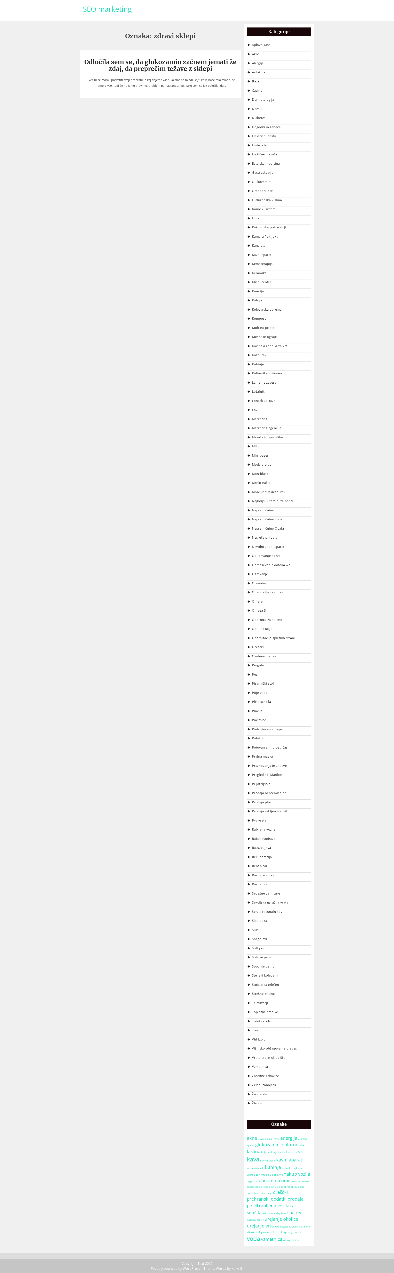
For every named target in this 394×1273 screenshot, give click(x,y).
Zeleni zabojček (264, 1085)
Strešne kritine (263, 994)
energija (288, 1138)
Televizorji (260, 1003)
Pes (254, 674)
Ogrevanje (260, 574)
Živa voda (259, 1094)
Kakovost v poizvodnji (269, 227)
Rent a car (260, 866)
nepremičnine (276, 1180)
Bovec (261, 1138)
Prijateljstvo (261, 784)
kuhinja (273, 1167)
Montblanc (260, 474)
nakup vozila (297, 1174)
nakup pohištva (274, 1174)
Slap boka (259, 921)
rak (293, 1206)
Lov (255, 410)
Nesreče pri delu (264, 537)
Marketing (260, 419)
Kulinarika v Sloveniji (268, 373)
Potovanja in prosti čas (269, 747)
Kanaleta (258, 245)
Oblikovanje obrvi (266, 556)
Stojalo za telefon (265, 984)
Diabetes (259, 118)
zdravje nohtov (291, 1240)
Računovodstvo (264, 839)
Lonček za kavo (264, 401)
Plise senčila (261, 702)
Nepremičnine (263, 510)
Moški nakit (261, 483)
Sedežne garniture (266, 893)
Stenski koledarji (265, 975)
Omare (257, 601)
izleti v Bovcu (285, 1152)
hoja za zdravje (269, 1152)
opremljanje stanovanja (259, 1193)
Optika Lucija (262, 629)
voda (253, 1238)
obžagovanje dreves (257, 1186)
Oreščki (258, 647)
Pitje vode (260, 693)
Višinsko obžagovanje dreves (274, 1048)
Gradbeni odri (263, 191)
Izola (255, 218)
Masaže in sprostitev (268, 437)
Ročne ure (260, 884)
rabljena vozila (274, 1206)
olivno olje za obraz (279, 1186)
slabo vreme (268, 1213)
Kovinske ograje (264, 337)
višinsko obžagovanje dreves (285, 1232)
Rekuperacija (262, 857)
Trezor (257, 1030)
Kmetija (258, 291)
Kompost (259, 318)
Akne (256, 54)
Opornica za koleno (267, 620)
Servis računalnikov (267, 911)
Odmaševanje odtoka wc (271, 565)
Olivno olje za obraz (267, 592)
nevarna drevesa (300, 1181)
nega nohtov (253, 1181)
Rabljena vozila (263, 829)
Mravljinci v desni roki (269, 492)
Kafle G (236, 1268)
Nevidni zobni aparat (268, 547)
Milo (255, 446)
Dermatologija (263, 99)
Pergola (258, 665)
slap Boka (281, 1213)
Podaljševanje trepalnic (270, 729)
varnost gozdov (283, 1226)
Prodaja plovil (263, 802)
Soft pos (258, 948)
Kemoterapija (262, 264)
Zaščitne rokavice (265, 1076)
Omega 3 (259, 610)
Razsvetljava (261, 848)
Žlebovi (257, 1103)
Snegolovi (259, 939)
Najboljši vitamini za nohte (273, 501)
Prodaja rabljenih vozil (269, 811)
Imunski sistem (264, 209)
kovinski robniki (255, 1168)
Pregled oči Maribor (267, 775)
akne (252, 1138)
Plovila (257, 711)
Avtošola (258, 72)
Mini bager (260, 455)
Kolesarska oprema (267, 309)
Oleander (259, 583)
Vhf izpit (258, 1039)
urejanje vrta (260, 1226)
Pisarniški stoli (263, 683)
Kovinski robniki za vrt (269, 346)
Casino (257, 90)
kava (253, 1159)
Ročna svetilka (263, 875)
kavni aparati (290, 1160)
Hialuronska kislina (267, 200)
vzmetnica (271, 1239)
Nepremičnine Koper (268, 519)
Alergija (258, 63)
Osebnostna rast (264, 656)
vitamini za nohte (301, 1226)
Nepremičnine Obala (268, 528)
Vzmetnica (260, 1066)
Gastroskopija (263, 172)
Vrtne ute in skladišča (268, 1057)
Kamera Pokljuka (265, 236)
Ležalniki (259, 391)
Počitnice (259, 720)
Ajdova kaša (261, 45)
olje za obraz (297, 1186)
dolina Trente (272, 1138)
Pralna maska (262, 756)
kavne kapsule (267, 1160)
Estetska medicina (266, 163)
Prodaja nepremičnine (269, 793)
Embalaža (259, 145)
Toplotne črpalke (265, 1012)
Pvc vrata (259, 820)
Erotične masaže (264, 154)
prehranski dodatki (267, 1199)
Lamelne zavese (264, 382)
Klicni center (261, 282)
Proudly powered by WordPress (175, 1268)
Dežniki (257, 109)
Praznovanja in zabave (269, 766)
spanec (294, 1212)
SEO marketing (107, 9)
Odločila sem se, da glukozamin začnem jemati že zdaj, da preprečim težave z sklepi (160, 65)
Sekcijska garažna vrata (270, 902)
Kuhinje (258, 364)
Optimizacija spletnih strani (273, 638)
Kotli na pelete (263, 328)
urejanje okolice (281, 1219)
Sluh (255, 930)
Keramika (259, 273)
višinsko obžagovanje (258, 1232)
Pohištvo (259, 738)
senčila (254, 1212)
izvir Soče (298, 1152)
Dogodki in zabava (266, 127)
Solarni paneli (263, 957)
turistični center (255, 1219)
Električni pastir (264, 136)
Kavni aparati (262, 255)
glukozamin (267, 1145)
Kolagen (258, 300)
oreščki (280, 1192)
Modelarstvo (261, 464)
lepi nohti (287, 1168)
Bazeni (257, 81)
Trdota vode (261, 1021)
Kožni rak (259, 355)
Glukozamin (261, 182)
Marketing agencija (266, 428)
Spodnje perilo (263, 966)
